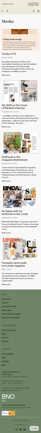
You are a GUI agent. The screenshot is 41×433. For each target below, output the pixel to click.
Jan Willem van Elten (23, 420)
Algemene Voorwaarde (11, 317)
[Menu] (2, 11)
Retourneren (7, 310)
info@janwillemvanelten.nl (11, 371)
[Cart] (38, 11)
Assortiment (6, 299)
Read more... (7, 75)
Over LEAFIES (7, 354)
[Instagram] (16, 429)
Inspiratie (5, 361)
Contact (5, 303)
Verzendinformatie (9, 306)
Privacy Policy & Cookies (11, 314)
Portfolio (5, 338)
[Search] (7, 11)
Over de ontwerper (9, 330)
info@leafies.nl (7, 374)
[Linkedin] (24, 429)
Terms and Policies (20, 425)
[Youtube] (20, 429)
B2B (3, 365)
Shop (4, 334)
